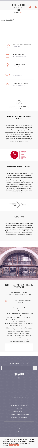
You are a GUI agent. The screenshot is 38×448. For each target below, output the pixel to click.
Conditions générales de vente (19, 429)
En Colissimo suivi (17, 75)
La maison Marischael (19, 397)
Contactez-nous (18, 411)
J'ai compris (14, 445)
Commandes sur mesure (19, 417)
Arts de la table (19, 382)
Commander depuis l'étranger (19, 414)
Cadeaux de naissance (19, 385)
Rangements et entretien (19, 391)
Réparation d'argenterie (19, 394)
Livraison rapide (18, 74)
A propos (19, 408)
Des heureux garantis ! (19, 85)
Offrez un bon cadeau (20, 83)
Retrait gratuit (18, 54)
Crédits (19, 432)
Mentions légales (19, 426)
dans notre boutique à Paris (20, 56)
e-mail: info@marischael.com (19, 308)
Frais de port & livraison (19, 405)
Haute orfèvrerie (19, 388)
